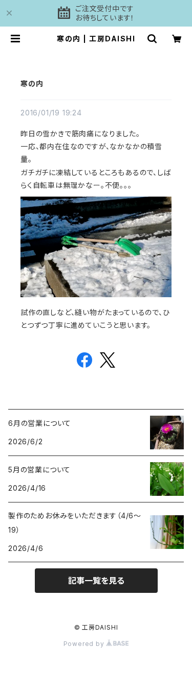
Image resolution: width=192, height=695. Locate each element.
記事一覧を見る (96, 581)
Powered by (84, 644)
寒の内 (31, 83)
